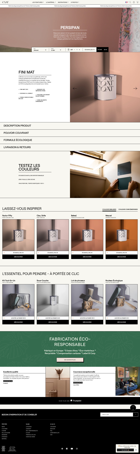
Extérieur (4, 436)
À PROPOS (29, 426)
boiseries (4, 434)
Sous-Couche (42, 280)
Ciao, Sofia (41, 215)
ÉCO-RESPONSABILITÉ (32, 430)
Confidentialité (54, 432)
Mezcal (109, 215)
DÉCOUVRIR (18, 257)
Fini (35, 48)
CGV (51, 434)
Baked (73, 215)
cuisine (4, 430)
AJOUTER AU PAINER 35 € (53, 318)
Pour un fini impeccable (43, 282)
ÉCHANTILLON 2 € (18, 252)
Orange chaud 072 (111, 217)
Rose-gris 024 (41, 217)
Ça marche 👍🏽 (125, 450)
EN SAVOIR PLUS (70, 359)
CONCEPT (28, 428)
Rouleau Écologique (114, 280)
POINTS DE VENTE (30, 436)
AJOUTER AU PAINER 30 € (18, 318)
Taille (52, 48)
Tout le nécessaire (7, 282)
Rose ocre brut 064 (8, 217)
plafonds (4, 428)
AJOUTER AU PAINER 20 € (87, 318)
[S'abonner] (135, 414)
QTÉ (72, 49)
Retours (52, 428)
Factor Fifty (7, 215)
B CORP (28, 432)
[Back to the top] (133, 410)
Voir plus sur (64, 401)
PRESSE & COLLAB (31, 434)
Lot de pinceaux (78, 280)
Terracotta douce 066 (77, 217)
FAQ (51, 430)
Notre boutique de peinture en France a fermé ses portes (24, 6)
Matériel (4, 438)
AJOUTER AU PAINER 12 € (122, 318)
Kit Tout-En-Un (8, 280)
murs (3, 426)
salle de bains (6, 432)
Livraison (53, 426)
